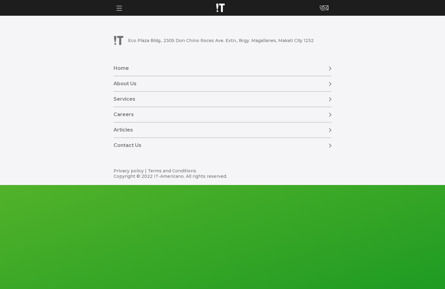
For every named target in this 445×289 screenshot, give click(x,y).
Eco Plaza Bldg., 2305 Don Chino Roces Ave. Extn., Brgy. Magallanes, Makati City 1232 (221, 40)
